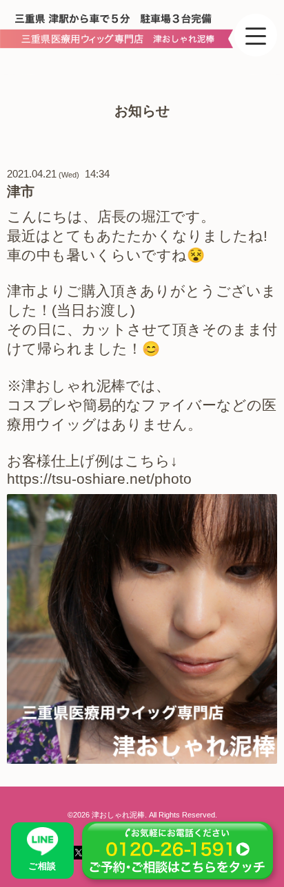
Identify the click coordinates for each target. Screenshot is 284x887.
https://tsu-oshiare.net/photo (101, 479)
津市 (20, 191)
